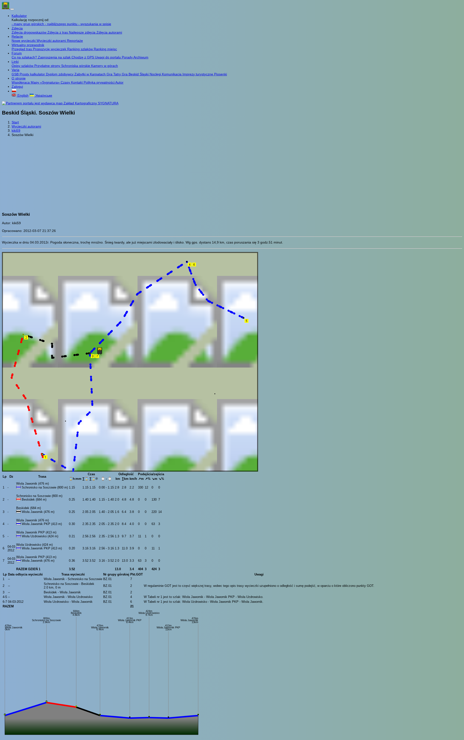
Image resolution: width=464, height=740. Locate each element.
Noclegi (156, 74)
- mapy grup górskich (28, 24)
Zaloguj (17, 86)
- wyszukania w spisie (94, 24)
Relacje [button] (17, 36)
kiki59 (16, 130)
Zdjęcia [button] (17, 28)
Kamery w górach (104, 66)
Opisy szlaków (23, 66)
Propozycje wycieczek (50, 49)
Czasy (66, 82)
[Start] (6, 8)
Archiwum (140, 57)
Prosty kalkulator (33, 74)
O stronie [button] (19, 78)
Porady (127, 57)
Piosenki (220, 74)
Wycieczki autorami (51, 41)
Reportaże (75, 41)
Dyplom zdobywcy (60, 74)
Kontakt (77, 82)
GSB (16, 74)
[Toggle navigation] (12, 9)
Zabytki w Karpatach (90, 74)
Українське (43, 95)
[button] (14, 91)
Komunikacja (172, 74)
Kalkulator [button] (19, 16)
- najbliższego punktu (61, 24)
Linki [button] (15, 62)
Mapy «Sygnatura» (46, 82)
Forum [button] (17, 53)
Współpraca (21, 82)
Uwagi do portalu (108, 57)
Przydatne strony (47, 66)
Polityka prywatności (99, 82)
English (22, 95)
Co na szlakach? (25, 57)
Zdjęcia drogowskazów (29, 32)
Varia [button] (15, 70)
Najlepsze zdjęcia (82, 32)
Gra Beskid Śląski (136, 74)
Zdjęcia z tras (58, 32)
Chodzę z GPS (83, 57)
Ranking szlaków (80, 49)
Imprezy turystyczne (198, 74)
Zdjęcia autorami (109, 32)
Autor (119, 82)
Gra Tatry (114, 74)
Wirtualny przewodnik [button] (28, 45)
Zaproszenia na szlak (55, 57)
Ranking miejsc (105, 49)
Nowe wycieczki (24, 41)
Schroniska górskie (76, 66)
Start (15, 122)
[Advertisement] (232, 174)
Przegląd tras (22, 49)
